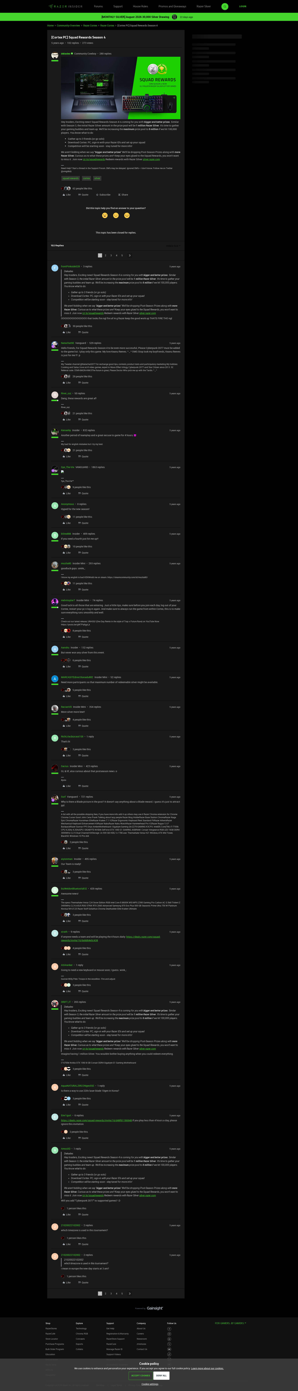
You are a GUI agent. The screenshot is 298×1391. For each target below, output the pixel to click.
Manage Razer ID (114, 1349)
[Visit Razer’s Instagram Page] (169, 1334)
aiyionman (67, 859)
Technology (81, 1328)
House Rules (140, 6)
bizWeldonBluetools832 (74, 888)
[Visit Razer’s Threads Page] (169, 1339)
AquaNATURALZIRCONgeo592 (77, 1085)
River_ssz (66, 393)
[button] (243, 6)
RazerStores (51, 1328)
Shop (48, 1323)
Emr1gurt (66, 1115)
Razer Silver (204, 6)
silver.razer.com (151, 159)
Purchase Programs (55, 1344)
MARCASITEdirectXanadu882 (77, 677)
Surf (63, 796)
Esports (79, 1344)
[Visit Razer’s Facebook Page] (169, 1329)
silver (97, 178)
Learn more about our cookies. (207, 1368)
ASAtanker (67, 965)
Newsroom (142, 1338)
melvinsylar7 (68, 600)
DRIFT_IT (66, 1001)
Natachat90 (67, 343)
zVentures (141, 1344)
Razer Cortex (90, 25)
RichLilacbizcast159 (72, 736)
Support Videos (113, 1354)
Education (50, 1354)
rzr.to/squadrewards (94, 159)
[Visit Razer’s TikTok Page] (169, 1354)
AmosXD (65, 1148)
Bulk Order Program (55, 1349)
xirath (64, 931)
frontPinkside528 (70, 266)
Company (141, 1323)
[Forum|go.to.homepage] (65, 6)
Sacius (64, 766)
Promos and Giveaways (172, 6)
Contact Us (142, 1349)
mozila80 (66, 563)
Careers (140, 1333)
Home (50, 25)
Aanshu (65, 647)
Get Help (110, 1328)
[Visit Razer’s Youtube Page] (169, 1349)
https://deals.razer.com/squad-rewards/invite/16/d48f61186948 (96, 1120)
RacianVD (66, 706)
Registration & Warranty (117, 1333)
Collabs (79, 1349)
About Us (141, 1328)
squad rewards (71, 178)
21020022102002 (70, 1225)
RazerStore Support (115, 1338)
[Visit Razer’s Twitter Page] (169, 1344)
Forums (98, 6)
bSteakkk (66, 533)
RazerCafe (50, 1333)
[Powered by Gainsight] (149, 1309)
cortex (86, 178)
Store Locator (52, 1338)
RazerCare (111, 1344)
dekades (65, 53)
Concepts (80, 1338)
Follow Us (171, 1323)
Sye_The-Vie (67, 467)
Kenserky (66, 430)
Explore (79, 1323)
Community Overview (68, 25)
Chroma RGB (82, 1333)
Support (118, 6)
